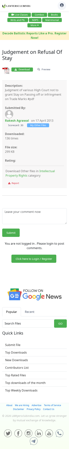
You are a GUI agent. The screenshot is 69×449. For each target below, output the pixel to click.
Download (23, 69)
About (9, 405)
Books (54, 14)
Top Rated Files (15, 375)
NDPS (35, 20)
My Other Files (38, 125)
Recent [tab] (29, 312)
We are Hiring (22, 405)
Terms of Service (52, 405)
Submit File (12, 345)
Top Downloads (16, 352)
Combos (39, 14)
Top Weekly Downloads (21, 390)
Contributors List (17, 368)
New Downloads (16, 360)
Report (14, 183)
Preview (45, 69)
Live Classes (21, 14)
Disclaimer (18, 409)
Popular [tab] (11, 312)
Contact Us (48, 409)
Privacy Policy (33, 409)
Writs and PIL (17, 20)
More (33, 25)
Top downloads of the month (25, 383)
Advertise (36, 405)
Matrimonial (52, 20)
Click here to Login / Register (34, 259)
